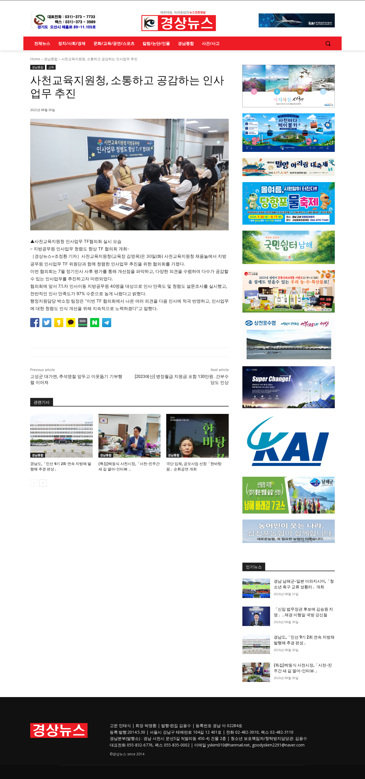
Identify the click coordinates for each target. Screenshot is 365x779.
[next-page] (42, 483)
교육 (51, 67)
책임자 (258, 738)
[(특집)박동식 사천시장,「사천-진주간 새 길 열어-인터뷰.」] (129, 436)
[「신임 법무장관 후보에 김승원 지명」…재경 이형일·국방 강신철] (256, 616)
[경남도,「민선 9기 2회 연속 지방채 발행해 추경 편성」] (61, 436)
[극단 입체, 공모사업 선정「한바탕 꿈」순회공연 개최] (197, 436)
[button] (328, 43)
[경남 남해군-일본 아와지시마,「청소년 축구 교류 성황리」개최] (256, 588)
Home (35, 59)
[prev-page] (33, 483)
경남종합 (51, 59)
